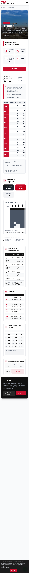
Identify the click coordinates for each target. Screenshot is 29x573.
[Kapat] (18, 570)
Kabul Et (13, 570)
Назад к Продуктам (8, 7)
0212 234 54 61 (9, 393)
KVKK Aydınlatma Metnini (14, 566)
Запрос (14, 69)
